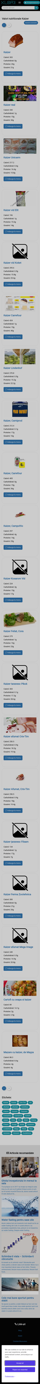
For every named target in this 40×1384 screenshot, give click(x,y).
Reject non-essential (20, 1369)
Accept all (20, 1363)
